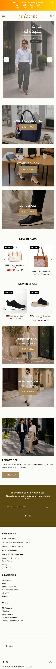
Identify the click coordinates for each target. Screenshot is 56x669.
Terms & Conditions (9, 617)
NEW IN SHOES (28, 283)
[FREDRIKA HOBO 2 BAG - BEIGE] (15, 254)
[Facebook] (25, 516)
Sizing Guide (7, 580)
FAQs (28, 542)
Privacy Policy (7, 614)
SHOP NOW (28, 127)
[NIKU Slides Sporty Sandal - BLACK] (41, 301)
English (9, 646)
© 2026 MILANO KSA (10, 666)
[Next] (49, 59)
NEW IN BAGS (28, 239)
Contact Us (6, 596)
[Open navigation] (9, 15)
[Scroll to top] (50, 662)
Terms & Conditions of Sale (12, 621)
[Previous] (6, 59)
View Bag (5, 611)
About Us (5, 593)
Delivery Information (10, 590)
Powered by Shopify (25, 666)
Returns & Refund (9, 587)
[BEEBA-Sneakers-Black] (15, 301)
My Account (7, 608)
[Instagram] (30, 516)
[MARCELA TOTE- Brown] (41, 257)
